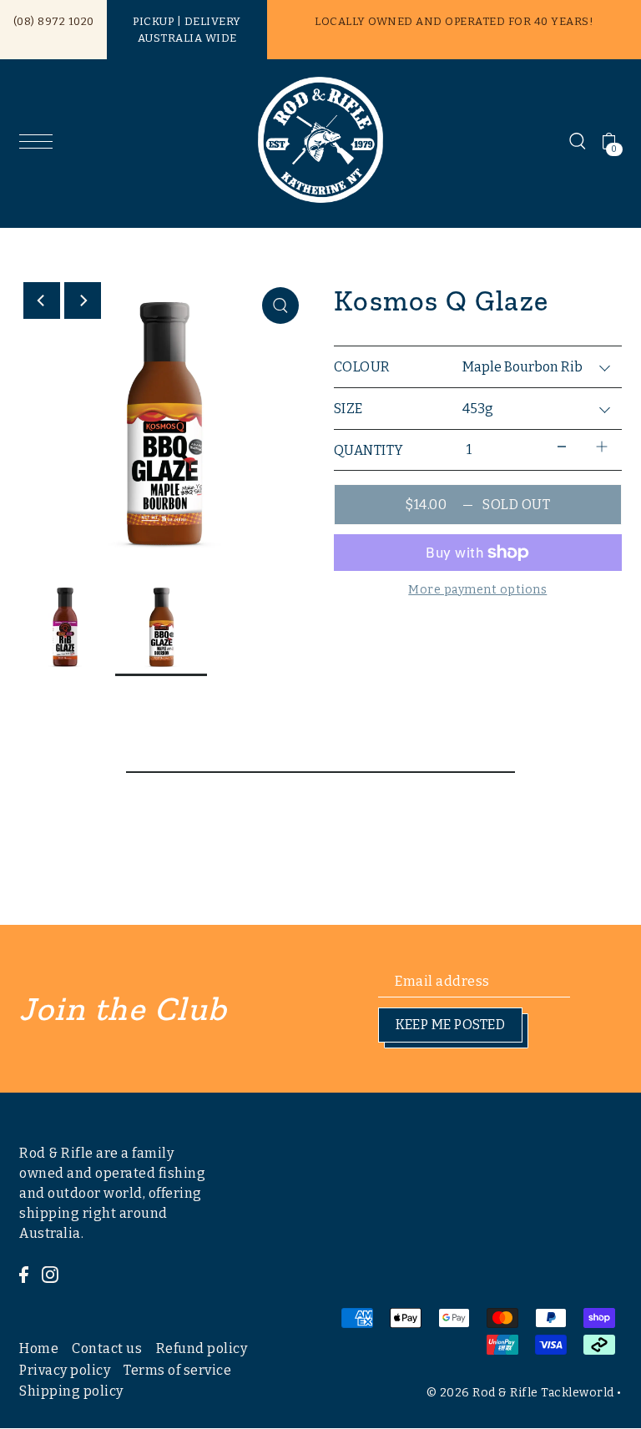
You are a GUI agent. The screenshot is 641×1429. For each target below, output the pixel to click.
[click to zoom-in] (280, 305)
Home (38, 1348)
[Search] (578, 140)
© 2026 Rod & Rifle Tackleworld (520, 1393)
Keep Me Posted (450, 1025)
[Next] (82, 300)
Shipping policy (71, 1391)
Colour (362, 367)
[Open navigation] (40, 141)
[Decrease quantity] (562, 446)
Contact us (107, 1348)
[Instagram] (50, 1274)
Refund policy (202, 1348)
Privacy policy (64, 1370)
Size (348, 409)
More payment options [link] (477, 590)
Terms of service (177, 1370)
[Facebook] (23, 1274)
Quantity (369, 450)
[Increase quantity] (602, 446)
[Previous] (41, 300)
